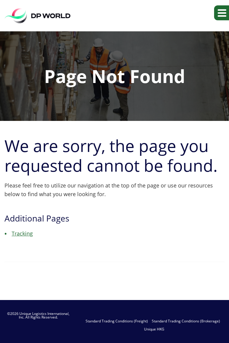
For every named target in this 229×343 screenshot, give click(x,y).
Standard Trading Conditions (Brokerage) (186, 321)
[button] (221, 12)
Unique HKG (154, 329)
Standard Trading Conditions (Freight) (117, 321)
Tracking (22, 233)
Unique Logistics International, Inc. (44, 315)
